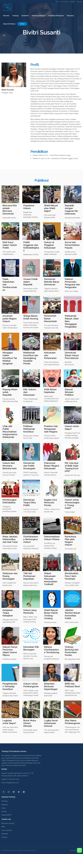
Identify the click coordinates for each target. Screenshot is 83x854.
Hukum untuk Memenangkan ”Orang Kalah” (72, 503)
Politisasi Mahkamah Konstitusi (29, 429)
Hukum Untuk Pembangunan (31, 685)
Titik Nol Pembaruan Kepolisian (29, 576)
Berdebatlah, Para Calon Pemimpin (72, 576)
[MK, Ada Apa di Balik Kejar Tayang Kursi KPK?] (72, 452)
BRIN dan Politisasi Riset (72, 685)
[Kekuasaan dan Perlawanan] (52, 341)
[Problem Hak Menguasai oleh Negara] (52, 415)
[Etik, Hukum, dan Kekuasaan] (31, 378)
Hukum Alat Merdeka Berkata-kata (9, 466)
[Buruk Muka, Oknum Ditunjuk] (31, 709)
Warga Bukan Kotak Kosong (30, 317)
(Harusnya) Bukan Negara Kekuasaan (51, 466)
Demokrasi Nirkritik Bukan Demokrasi (51, 282)
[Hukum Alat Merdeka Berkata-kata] (10, 452)
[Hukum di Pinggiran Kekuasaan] (52, 231)
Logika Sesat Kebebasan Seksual (51, 723)
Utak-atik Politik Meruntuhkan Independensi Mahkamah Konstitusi (10, 433)
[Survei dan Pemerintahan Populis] (72, 231)
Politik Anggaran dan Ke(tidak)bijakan (31, 246)
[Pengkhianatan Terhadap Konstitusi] (10, 672)
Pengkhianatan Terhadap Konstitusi (10, 686)
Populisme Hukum (28, 207)
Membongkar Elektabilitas (10, 501)
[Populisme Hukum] (31, 194)
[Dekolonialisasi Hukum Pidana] (52, 525)
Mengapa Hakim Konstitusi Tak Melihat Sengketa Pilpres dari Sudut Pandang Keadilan (10, 363)
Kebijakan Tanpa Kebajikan (8, 613)
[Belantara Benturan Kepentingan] (52, 672)
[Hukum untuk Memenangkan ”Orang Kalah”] (72, 488)
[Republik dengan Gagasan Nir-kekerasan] (72, 194)
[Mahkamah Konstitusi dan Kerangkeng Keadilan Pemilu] (31, 341)
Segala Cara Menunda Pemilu (50, 502)
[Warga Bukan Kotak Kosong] (31, 305)
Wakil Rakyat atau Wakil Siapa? (51, 208)
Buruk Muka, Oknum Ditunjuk (29, 723)
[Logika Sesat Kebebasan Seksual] (52, 709)
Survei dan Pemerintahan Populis (72, 245)
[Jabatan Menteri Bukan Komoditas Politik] (72, 599)
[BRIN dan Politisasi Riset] (72, 672)
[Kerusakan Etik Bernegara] (31, 636)
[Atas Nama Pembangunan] (72, 709)
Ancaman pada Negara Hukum (9, 319)
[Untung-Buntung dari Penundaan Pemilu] (72, 636)
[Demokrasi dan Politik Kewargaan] (31, 452)
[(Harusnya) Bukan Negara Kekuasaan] (52, 452)
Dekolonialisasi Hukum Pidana (52, 538)
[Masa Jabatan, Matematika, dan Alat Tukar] (10, 525)
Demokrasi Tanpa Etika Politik (29, 502)
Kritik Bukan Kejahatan (50, 390)
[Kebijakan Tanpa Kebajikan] (10, 599)
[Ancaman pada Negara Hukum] (10, 305)
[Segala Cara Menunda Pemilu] (52, 488)
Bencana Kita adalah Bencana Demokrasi (10, 209)
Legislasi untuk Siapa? (9, 721)
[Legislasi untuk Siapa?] (10, 709)
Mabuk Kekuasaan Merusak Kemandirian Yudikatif (50, 579)
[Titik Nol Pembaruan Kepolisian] (31, 562)
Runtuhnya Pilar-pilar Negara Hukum (70, 540)
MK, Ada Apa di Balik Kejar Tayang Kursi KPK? (71, 467)
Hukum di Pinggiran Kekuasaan (50, 245)
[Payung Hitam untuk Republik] (10, 378)
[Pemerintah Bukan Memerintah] (52, 305)
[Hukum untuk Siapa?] (72, 415)
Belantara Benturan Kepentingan (51, 686)
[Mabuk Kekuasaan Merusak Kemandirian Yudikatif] (52, 562)
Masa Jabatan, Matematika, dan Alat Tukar (10, 539)
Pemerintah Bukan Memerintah (50, 319)
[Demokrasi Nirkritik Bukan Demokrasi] (52, 268)
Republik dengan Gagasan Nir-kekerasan (71, 209)
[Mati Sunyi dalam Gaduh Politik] (10, 231)
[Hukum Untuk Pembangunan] (31, 672)
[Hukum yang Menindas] (31, 599)
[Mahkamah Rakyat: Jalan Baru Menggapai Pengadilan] (72, 305)
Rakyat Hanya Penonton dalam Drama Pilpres (10, 651)
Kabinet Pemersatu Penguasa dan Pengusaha (72, 283)
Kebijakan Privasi (75, 850)
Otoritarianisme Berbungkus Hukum (30, 539)
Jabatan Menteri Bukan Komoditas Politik (72, 614)
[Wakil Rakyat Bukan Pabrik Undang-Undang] (52, 599)
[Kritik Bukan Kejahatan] (52, 378)
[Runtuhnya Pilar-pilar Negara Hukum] (72, 525)
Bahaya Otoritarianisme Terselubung (51, 650)
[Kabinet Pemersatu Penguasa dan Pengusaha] (72, 268)
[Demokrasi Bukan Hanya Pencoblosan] (72, 341)
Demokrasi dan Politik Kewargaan (29, 466)
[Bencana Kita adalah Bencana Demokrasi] (10, 194)
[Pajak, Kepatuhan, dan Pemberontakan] (10, 268)
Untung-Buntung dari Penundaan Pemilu (71, 651)
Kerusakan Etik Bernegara (31, 648)
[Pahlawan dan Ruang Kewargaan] (10, 562)
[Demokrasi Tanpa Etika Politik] (31, 488)
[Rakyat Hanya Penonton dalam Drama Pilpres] (10, 636)
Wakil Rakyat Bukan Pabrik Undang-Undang (51, 614)
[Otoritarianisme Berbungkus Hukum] (31, 525)
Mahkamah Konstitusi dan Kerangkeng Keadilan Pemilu (30, 358)
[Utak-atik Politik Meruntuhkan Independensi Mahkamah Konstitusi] (10, 415)
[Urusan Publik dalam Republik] (31, 268)
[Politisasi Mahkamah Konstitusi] (31, 415)
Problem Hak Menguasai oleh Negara (51, 429)
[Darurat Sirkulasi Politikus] (72, 378)
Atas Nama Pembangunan (72, 721)
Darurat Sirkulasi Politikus (69, 392)
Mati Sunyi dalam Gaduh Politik (10, 245)
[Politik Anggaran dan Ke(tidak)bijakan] (31, 231)
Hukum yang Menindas (29, 611)
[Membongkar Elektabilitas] (10, 488)
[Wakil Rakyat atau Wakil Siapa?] (52, 194)
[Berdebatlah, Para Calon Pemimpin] (72, 562)
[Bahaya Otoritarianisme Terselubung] (52, 636)
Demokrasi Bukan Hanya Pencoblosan (72, 355)
